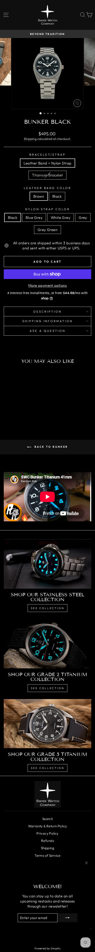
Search (47, 819)
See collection (47, 688)
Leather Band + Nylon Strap (48, 163)
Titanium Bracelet (47, 175)
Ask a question (47, 331)
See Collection (47, 608)
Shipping (30, 139)
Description (47, 311)
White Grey (60, 217)
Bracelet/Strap (47, 154)
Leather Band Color (47, 188)
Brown (38, 196)
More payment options (47, 285)
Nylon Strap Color (47, 209)
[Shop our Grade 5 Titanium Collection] (47, 723)
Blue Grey (34, 217)
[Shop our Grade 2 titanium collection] (47, 643)
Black (57, 196)
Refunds (47, 841)
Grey (83, 217)
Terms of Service (47, 855)
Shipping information (47, 321)
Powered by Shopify (47, 948)
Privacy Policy (47, 833)
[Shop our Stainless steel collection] (47, 564)
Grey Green (47, 229)
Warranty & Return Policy (47, 826)
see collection (47, 768)
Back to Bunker (50, 446)
